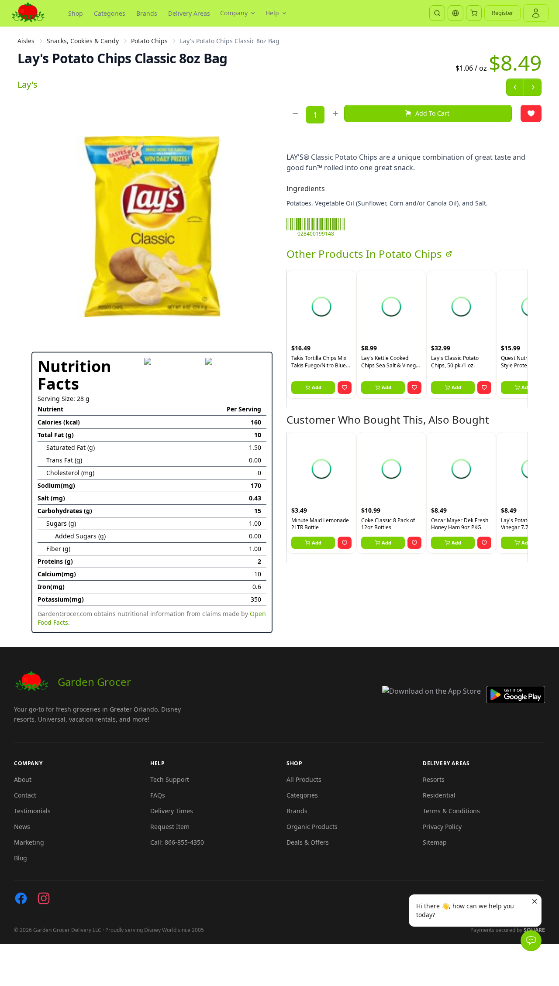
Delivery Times (171, 811)
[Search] (437, 13)
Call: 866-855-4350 (177, 842)
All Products (303, 779)
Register (502, 13)
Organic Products (312, 826)
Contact (25, 795)
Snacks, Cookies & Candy (83, 41)
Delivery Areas (189, 13)
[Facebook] (21, 898)
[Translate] (455, 13)
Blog (20, 858)
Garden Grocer (94, 681)
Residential (439, 795)
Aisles (26, 41)
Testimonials (32, 811)
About (22, 779)
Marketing (29, 842)
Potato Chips (149, 41)
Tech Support (169, 779)
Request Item (170, 826)
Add (316, 387)
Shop (75, 13)
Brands (146, 13)
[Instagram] (44, 898)
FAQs (157, 795)
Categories (109, 13)
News (22, 826)
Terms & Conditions (451, 811)
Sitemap (435, 842)
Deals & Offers (307, 842)
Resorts (434, 779)
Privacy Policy (442, 826)
